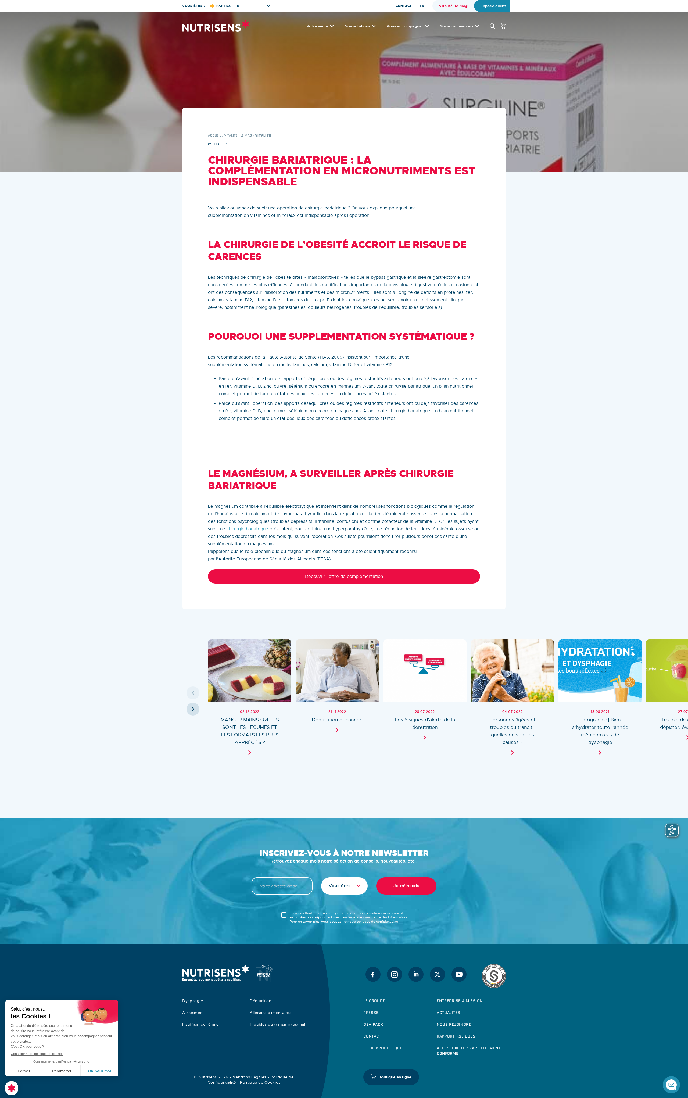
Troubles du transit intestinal (277, 1024)
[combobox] (344, 886)
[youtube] (459, 974)
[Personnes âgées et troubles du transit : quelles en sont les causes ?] (512, 700)
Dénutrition (260, 1000)
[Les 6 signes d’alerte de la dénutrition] (425, 700)
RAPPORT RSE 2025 (456, 1036)
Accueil (214, 135)
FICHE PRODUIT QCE (382, 1048)
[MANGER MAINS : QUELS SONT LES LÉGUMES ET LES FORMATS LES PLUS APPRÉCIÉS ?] (249, 700)
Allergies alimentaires (270, 1012)
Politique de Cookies (260, 1082)
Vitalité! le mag (453, 5)
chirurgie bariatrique (247, 529)
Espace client (493, 5)
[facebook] (373, 974)
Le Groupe (374, 1000)
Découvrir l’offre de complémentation (344, 576)
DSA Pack (373, 1024)
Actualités (448, 1012)
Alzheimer (192, 1012)
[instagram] (394, 974)
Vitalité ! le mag (238, 135)
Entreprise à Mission (460, 1000)
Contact (404, 6)
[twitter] (437, 974)
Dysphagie (192, 1000)
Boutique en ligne (394, 1077)
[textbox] (344, 886)
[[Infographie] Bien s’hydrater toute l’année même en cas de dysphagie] (600, 700)
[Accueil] (215, 26)
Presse (370, 1012)
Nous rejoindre (454, 1024)
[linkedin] (416, 974)
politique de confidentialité (377, 922)
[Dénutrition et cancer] (337, 700)
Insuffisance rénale (200, 1024)
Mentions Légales (249, 1077)
